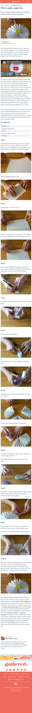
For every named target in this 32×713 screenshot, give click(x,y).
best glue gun (11, 622)
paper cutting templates (22, 601)
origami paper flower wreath (10, 607)
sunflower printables (12, 612)
